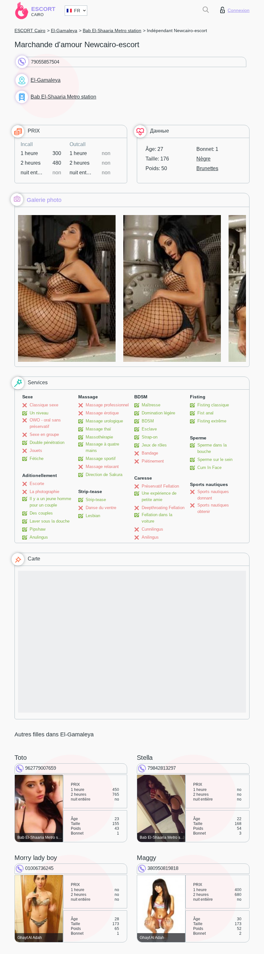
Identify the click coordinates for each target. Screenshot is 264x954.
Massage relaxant (102, 466)
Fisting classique (213, 405)
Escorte (37, 483)
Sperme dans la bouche (212, 448)
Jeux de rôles (154, 445)
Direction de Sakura (104, 474)
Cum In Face (209, 467)
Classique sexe (44, 405)
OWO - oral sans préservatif (45, 423)
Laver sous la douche (50, 521)
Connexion (239, 10)
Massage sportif (101, 458)
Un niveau (39, 413)
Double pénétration (47, 442)
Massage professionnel (107, 405)
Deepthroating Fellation (163, 507)
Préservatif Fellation (160, 486)
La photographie (44, 491)
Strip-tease (96, 499)
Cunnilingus (152, 529)
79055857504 (45, 62)
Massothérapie (99, 437)
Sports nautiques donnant (213, 494)
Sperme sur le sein (214, 459)
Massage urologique (104, 421)
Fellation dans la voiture (157, 518)
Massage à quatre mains (102, 447)
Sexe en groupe (44, 434)
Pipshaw (37, 529)
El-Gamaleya (64, 30)
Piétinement (153, 461)
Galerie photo (44, 200)
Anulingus (39, 537)
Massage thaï (98, 429)
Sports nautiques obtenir (213, 508)
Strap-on (149, 437)
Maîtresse (151, 405)
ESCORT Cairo (29, 30)
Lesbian (93, 515)
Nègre (203, 158)
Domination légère (158, 413)
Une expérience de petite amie (159, 496)
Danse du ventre (101, 507)
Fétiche (36, 458)
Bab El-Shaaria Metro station (112, 30)
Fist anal (205, 413)
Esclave (149, 429)
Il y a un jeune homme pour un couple (50, 501)
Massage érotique (102, 413)
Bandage (150, 453)
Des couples (41, 513)
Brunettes (207, 168)
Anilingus (150, 537)
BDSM (148, 421)
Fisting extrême (211, 421)
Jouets (36, 450)
